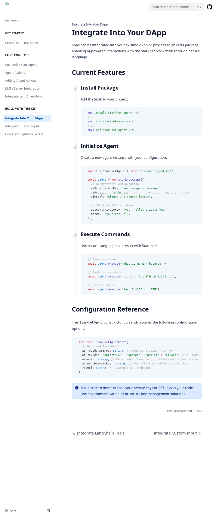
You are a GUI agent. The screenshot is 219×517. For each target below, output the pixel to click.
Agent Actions (15, 72)
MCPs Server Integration (22, 88)
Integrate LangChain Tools (24, 96)
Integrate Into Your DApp (24, 118)
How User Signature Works (24, 134)
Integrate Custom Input (22, 126)
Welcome (11, 21)
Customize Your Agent (21, 65)
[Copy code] (196, 113)
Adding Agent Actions (20, 80)
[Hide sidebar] (48, 511)
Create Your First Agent (21, 43)
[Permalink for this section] (129, 72)
